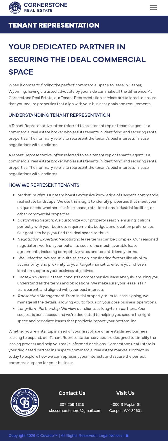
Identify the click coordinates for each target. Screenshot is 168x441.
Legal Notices (111, 435)
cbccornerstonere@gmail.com (75, 410)
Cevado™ (49, 435)
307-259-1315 (72, 404)
